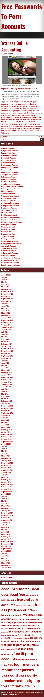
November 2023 (7, 351)
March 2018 (5, 506)
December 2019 (7, 463)
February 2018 (6, 508)
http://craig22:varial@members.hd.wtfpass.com (19, 89)
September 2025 (7, 299)
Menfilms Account (8, 213)
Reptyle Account (7, 148)
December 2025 (7, 292)
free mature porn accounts (20, 638)
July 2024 (4, 332)
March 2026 (5, 287)
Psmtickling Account (9, 208)
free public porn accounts (18, 645)
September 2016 (7, 549)
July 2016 (4, 553)
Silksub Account (7, 236)
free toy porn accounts (9, 115)
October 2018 (6, 489)
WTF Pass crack (24, 122)
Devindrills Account (8, 158)
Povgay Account (7, 239)
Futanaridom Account (9, 167)
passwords (27, 675)
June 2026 (5, 280)
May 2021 (4, 422)
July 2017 (4, 525)
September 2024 (7, 327)
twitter (25, 686)
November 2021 (7, 408)
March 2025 (5, 313)
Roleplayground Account (10, 189)
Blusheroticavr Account (10, 260)
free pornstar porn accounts (25, 641)
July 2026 (4, 277)
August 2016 (6, 551)
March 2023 (5, 370)
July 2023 (4, 361)
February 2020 (6, 458)
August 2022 (6, 387)
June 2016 (5, 556)
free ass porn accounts (17, 104)
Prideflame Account (8, 198)
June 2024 (5, 334)
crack (27, 589)
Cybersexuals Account (9, 253)
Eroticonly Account (8, 160)
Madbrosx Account (8, 191)
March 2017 (5, 534)
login (18, 664)
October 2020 (6, 439)
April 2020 (5, 453)
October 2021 (6, 411)
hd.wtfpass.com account (26, 115)
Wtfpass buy (11, 129)
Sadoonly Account (8, 163)
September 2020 (7, 442)
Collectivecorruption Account (12, 217)
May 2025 (4, 308)
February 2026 (6, 289)
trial (16, 686)
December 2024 (7, 320)
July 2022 (4, 389)
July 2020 (4, 446)
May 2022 (4, 394)
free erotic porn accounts (18, 625)
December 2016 (7, 541)
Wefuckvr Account (8, 232)
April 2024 (5, 339)
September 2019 (7, 470)
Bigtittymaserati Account (10, 220)
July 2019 (4, 475)
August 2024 (6, 330)
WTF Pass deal (36, 122)
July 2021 (4, 418)
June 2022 (5, 392)
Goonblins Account (8, 170)
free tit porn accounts (34, 113)
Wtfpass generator (33, 129)
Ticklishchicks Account (10, 210)
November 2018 (7, 487)
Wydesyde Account (8, 225)
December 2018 (7, 484)
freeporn (20, 54)
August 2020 (6, 444)
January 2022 (6, 404)
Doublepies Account (9, 215)
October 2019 (6, 468)
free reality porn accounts (18, 113)
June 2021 (5, 420)
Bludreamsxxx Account (10, 263)
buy (19, 589)
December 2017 (7, 513)
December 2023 (7, 349)
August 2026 (6, 275)
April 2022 (5, 396)
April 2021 (5, 425)
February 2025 (6, 315)
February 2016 (6, 565)
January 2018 (6, 511)
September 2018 (7, 492)
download (9, 595)
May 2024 (4, 337)
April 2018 (5, 503)
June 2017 (5, 527)
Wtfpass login (18, 131)
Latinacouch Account (9, 177)
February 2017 (6, 537)
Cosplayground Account (10, 184)
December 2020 (7, 434)
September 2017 (7, 520)
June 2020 (5, 449)
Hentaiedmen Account (9, 234)
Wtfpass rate (5, 133)
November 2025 (7, 294)
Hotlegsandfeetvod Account (11, 222)
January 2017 (6, 539)
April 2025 (5, 311)
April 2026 (5, 284)
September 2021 (7, 413)
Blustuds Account (8, 227)
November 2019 (7, 465)
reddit (22, 681)
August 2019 (6, 472)
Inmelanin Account (8, 179)
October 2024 (6, 325)
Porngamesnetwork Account (12, 186)
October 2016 (6, 546)
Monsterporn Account (9, 172)
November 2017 (7, 515)
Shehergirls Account (9, 248)
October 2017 (6, 518)
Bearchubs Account (8, 201)
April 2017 (5, 532)
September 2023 (7, 356)
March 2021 (5, 427)
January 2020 (6, 461)
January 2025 (6, 318)
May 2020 (4, 451)
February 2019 (6, 480)
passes (28, 670)
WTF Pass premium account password (20, 126)
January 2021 (6, 432)
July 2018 (4, 496)
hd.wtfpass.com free (34, 117)
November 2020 (7, 437)
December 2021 (7, 406)
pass (17, 670)
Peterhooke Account (9, 156)
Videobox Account (8, 194)
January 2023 (6, 375)
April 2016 (5, 561)
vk (33, 686)
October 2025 (6, 296)
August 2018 (6, 494)
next (41, 137)
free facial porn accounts (17, 108)
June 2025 (5, 306)
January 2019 (6, 482)
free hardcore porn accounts (24, 631)
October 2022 (6, 382)
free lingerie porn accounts (18, 111)
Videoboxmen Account (10, 196)
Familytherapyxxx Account (11, 265)
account (8, 589)
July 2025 (4, 304)
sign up (33, 681)
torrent (7, 686)
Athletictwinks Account (10, 203)
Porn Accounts (7, 578)
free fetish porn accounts (19, 628)
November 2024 (7, 323)
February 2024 (6, 344)
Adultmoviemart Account (10, 258)
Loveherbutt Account (9, 251)
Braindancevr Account (9, 165)
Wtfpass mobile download (32, 131)
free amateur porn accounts (16, 102)
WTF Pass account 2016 (9, 122)
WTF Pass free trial (25, 124)
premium (8, 681)
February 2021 (6, 430)
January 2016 (6, 568)
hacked (7, 664)
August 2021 (6, 415)
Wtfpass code (21, 129)
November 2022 (7, 380)
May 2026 (4, 282)
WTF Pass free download (9, 124)
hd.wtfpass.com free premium (11, 120)
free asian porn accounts (25, 605)
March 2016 (5, 563)
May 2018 (4, 501)
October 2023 (6, 354)
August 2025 (6, 301)
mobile (7, 670)
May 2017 (4, 530)
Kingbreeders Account (9, 151)
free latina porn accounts (9, 635)
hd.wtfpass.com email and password (14, 117)
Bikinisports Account (9, 182)
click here (15, 99)
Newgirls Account (8, 256)
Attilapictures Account (9, 175)
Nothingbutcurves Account (11, 244)
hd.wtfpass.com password (32, 120)
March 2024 (5, 342)
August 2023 (6, 358)
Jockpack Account (8, 229)
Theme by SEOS (14, 694)
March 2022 (5, 399)
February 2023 (6, 372)
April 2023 (5, 368)
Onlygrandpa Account (9, 241)
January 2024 (6, 346)
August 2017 (6, 522)
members (31, 664)
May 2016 (4, 558)
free (22, 595)
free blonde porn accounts (18, 106)
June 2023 (5, 363)
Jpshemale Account (8, 246)
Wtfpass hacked (7, 131)
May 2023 (4, 365)
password (9, 675)
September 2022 (7, 384)
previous (4, 137)
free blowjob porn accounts (14, 622)
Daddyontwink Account (10, 206)
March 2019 (5, 477)
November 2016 (7, 544)
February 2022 (6, 401)
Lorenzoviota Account (9, 153)
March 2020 (5, 456)
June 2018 (5, 499)
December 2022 (7, 377)
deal (35, 589)
